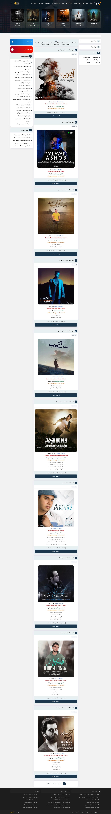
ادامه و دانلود (55, 116)
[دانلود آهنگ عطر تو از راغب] (63, 15)
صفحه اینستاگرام (28, 49)
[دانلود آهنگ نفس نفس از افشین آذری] (94, 15)
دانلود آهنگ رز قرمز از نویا (25, 86)
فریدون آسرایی (51, 102)
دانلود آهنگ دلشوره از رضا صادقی (23, 105)
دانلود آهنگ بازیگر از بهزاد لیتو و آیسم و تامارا (22, 101)
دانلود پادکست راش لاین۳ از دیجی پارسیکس (23, 120)
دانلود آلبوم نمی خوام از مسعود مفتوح (22, 146)
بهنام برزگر (51, 678)
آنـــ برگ (11, 812)
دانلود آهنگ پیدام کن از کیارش (24, 88)
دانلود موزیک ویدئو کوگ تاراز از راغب (61, 807)
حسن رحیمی (51, 377)
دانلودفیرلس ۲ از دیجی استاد (24, 116)
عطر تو (63, 24)
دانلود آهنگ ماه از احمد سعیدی (24, 107)
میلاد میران (51, 306)
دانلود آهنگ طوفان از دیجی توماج (23, 94)
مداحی (87, 60)
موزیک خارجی (86, 57)
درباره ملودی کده (56, 3)
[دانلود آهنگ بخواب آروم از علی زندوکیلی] (33, 15)
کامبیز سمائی (51, 603)
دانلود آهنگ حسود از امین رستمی (23, 96)
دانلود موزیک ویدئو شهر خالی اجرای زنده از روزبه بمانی (58, 805)
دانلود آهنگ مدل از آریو (25, 83)
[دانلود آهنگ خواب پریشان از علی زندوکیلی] (48, 15)
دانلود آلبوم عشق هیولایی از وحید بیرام (22, 140)
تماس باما (47, 3)
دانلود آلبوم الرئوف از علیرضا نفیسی (23, 143)
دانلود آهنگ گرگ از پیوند (25, 91)
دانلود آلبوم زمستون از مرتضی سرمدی (22, 137)
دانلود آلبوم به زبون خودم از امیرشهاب (30, 807)
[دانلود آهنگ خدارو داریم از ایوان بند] (78, 15)
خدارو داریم (78, 24)
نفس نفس (93, 24)
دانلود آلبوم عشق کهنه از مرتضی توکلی (22, 135)
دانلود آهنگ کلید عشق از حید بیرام (23, 77)
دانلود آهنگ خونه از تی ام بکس (24, 110)
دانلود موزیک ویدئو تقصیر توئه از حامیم (61, 799)
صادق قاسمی (51, 235)
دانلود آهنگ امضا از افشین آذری (24, 113)
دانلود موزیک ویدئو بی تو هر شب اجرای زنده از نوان (58, 802)
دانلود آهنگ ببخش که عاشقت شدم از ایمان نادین (22, 68)
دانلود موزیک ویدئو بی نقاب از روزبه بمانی (60, 794)
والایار (51, 169)
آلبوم (63, 3)
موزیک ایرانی (77, 3)
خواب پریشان (48, 24)
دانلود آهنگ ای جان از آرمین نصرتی (23, 72)
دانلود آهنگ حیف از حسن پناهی (23, 74)
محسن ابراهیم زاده (51, 453)
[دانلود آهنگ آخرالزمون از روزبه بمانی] (17, 15)
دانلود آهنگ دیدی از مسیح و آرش (23, 124)
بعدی (48, 783)
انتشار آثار (41, 3)
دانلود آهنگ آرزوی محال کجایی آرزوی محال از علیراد (22, 62)
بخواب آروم (32, 24)
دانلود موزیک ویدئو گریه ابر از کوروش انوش (60, 797)
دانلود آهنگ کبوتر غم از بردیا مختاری (23, 80)
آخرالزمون (17, 24)
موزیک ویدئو (69, 3)
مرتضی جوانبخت (51, 753)
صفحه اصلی (85, 3)
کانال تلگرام (29, 42)
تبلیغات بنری (34, 3)
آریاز (51, 528)
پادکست (96, 62)
